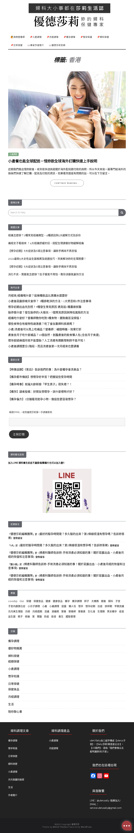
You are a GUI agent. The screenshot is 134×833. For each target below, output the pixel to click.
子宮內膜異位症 (16, 606)
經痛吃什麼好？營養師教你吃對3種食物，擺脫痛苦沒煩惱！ (45, 318)
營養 (63, 611)
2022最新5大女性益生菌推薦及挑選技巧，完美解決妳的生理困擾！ (47, 258)
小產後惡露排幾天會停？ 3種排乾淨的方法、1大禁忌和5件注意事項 (49, 301)
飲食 (53, 616)
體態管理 (70, 616)
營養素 (81, 611)
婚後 (103, 601)
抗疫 (100, 606)
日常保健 (13, 684)
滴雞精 (55, 611)
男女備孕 (112, 611)
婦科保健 (13, 656)
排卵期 (108, 606)
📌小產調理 (36, 36)
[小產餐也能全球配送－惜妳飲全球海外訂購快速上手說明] (67, 109)
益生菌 (12, 616)
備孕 (67, 601)
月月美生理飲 (15, 611)
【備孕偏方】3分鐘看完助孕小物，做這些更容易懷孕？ (42, 399)
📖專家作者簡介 (35, 45)
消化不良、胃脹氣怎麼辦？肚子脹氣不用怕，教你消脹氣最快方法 (46, 274)
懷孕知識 (13, 676)
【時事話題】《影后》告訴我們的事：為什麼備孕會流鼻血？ (45, 369)
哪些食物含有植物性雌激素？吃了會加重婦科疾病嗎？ (41, 324)
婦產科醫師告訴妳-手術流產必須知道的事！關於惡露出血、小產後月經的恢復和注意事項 (66, 555)
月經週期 (37, 611)
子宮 (117, 601)
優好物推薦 (15, 648)
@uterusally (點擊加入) (108, 800)
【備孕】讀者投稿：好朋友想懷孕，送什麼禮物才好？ (41, 392)
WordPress (86, 827)
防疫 (46, 616)
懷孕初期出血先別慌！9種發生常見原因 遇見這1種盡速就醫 (44, 307)
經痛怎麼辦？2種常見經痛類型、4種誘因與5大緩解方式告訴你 (44, 235)
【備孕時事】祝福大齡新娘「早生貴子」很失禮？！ (40, 384)
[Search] (122, 212)
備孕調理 (77, 601)
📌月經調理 (53, 36)
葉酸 (39, 616)
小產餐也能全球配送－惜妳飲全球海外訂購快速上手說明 (52, 161)
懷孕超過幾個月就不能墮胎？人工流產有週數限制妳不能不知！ (47, 340)
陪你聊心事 (15, 712)
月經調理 (13, 697)
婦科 (110, 601)
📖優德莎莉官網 (57, 45)
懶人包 (72, 606)
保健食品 (38, 601)
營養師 (72, 611)
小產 (44, 606)
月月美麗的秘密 (16, 779)
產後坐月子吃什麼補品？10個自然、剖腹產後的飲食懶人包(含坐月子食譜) (54, 335)
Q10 (22, 601)
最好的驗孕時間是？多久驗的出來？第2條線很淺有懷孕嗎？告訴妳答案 (66, 536)
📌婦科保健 (103, 36)
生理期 (101, 611)
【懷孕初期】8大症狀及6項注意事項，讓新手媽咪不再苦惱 (42, 250)
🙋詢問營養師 (18, 36)
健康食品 (58, 601)
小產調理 (13, 154)
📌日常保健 (17, 45)
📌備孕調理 (69, 36)
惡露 (63, 606)
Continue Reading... (67, 183)
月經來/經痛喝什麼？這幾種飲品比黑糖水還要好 (37, 295)
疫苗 (121, 611)
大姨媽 (95, 601)
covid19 (12, 601)
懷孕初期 (90, 606)
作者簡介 (12, 795)
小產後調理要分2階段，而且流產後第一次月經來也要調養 (43, 346)
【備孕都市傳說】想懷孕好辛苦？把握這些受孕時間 (40, 377)
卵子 (86, 601)
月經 (27, 611)
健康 (48, 601)
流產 (46, 611)
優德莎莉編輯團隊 (21, 534)
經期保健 (13, 661)
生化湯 (91, 611)
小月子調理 (34, 606)
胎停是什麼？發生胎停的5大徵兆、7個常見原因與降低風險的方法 (48, 312)
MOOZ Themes (60, 827)
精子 (20, 616)
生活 (11, 704)
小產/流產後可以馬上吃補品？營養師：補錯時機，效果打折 (44, 329)
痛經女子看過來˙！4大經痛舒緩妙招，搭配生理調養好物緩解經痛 (46, 243)
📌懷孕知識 (86, 36)
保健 (28, 601)
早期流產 (119, 606)
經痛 (27, 616)
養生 (61, 616)
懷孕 (80, 606)
